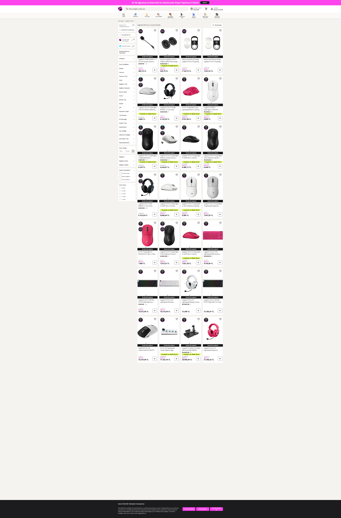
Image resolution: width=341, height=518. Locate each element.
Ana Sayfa (121, 21)
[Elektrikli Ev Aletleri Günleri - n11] (170, 2)
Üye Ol (215, 9)
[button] (145, 54)
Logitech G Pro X (129, 21)
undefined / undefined (127, 30)
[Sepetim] (206, 9)
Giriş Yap (220, 9)
